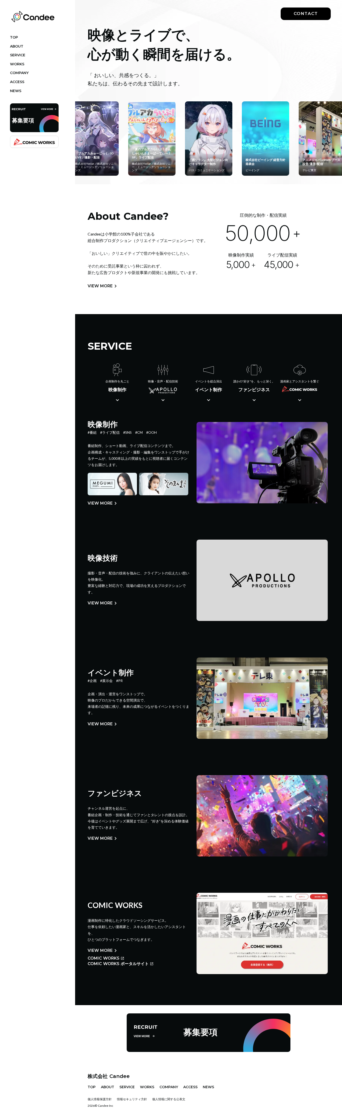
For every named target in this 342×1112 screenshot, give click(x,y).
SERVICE (127, 1087)
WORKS (147, 1087)
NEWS (208, 1087)
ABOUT (107, 1087)
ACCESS (190, 1087)
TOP (92, 1087)
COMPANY (168, 1087)
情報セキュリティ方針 (132, 1099)
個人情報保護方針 (100, 1099)
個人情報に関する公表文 (168, 1099)
